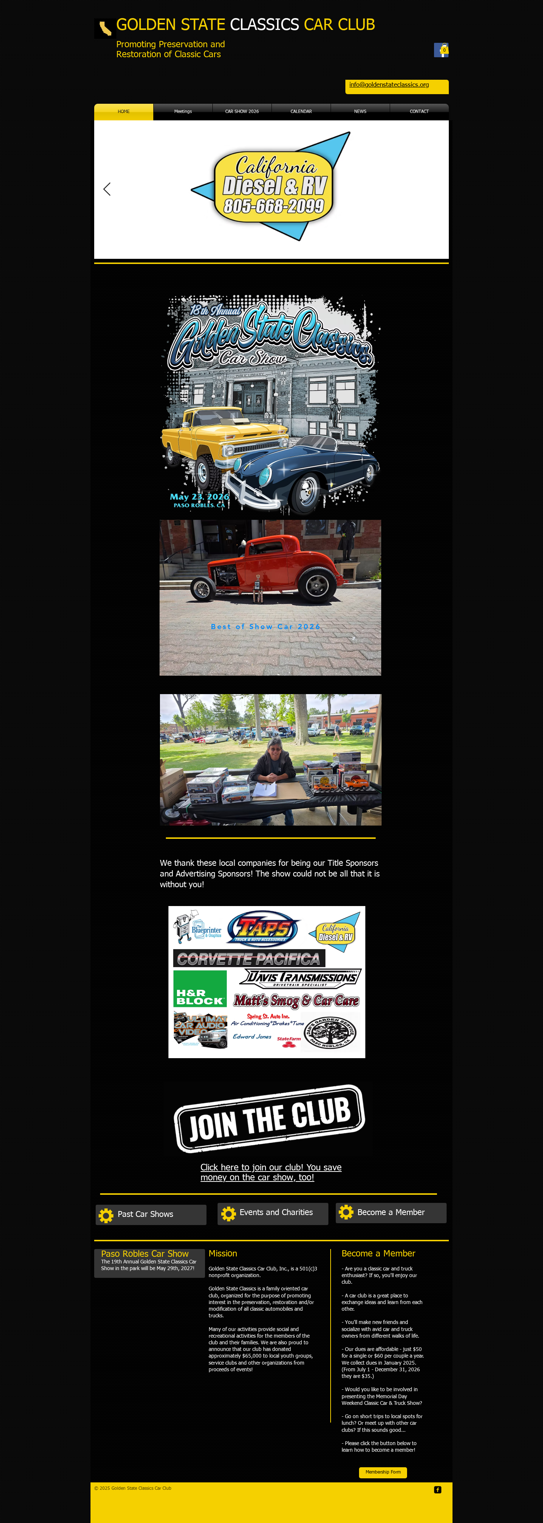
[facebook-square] (437, 1489)
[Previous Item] (107, 189)
